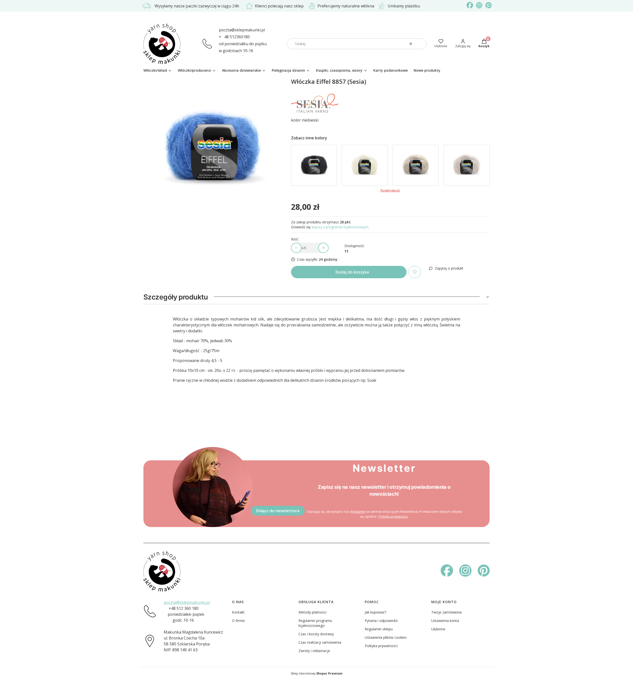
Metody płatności (312, 612)
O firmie (238, 620)
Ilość (294, 239)
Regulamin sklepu (379, 629)
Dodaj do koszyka (352, 272)
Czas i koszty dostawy (316, 634)
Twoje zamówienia (446, 612)
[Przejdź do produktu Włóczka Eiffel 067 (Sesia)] (314, 165)
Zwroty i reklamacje (314, 650)
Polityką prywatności (393, 516)
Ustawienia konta (445, 620)
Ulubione (438, 629)
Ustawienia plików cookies (386, 637)
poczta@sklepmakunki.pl (242, 30)
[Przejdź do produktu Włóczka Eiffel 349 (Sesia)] (416, 165)
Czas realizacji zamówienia (319, 642)
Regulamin (358, 512)
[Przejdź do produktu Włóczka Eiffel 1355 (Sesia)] (467, 165)
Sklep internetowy (316, 673)
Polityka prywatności (381, 645)
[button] (420, 44)
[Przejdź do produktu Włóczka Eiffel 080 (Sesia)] (365, 165)
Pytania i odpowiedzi (381, 620)
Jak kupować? (375, 612)
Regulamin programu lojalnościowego (315, 623)
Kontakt (238, 612)
